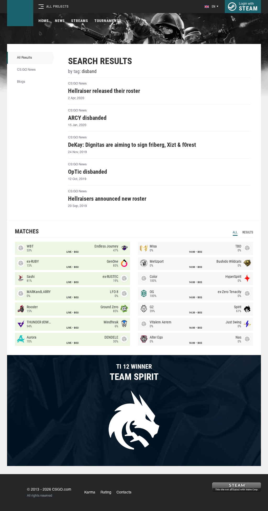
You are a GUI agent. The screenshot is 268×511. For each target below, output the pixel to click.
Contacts (123, 492)
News (60, 21)
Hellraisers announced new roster (107, 199)
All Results (24, 57)
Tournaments (107, 21)
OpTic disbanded (87, 172)
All (235, 232)
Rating (105, 492)
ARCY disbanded (87, 118)
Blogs (21, 81)
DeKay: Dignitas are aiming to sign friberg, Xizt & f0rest (132, 145)
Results (247, 232)
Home (43, 21)
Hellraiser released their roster (104, 91)
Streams (79, 21)
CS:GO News (26, 69)
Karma (89, 492)
